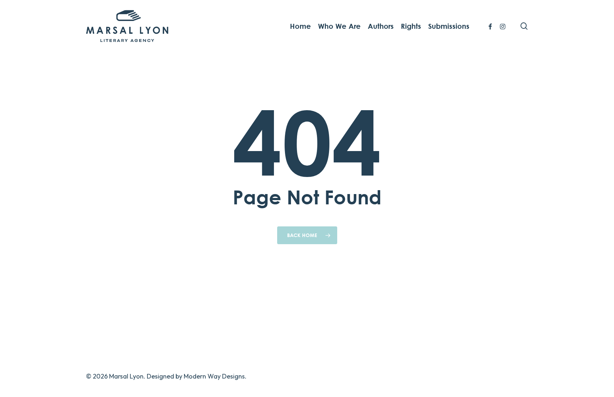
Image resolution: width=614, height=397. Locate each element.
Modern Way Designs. (215, 376)
